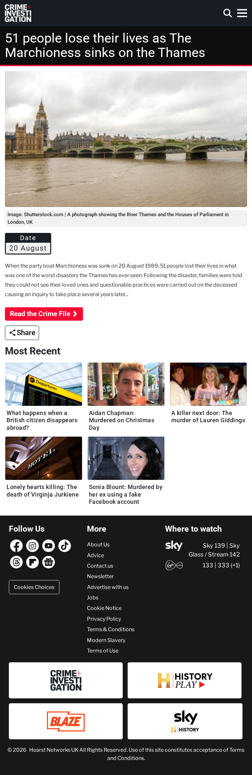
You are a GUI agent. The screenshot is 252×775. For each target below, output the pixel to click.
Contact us (100, 565)
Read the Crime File (40, 314)
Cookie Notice (104, 608)
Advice (95, 555)
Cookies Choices (34, 587)
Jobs (92, 597)
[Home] (18, 13)
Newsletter (100, 576)
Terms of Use (102, 650)
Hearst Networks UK (54, 750)
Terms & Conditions (111, 629)
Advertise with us (108, 587)
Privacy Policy (104, 618)
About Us (98, 544)
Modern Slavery (106, 640)
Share (26, 333)
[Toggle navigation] (242, 13)
